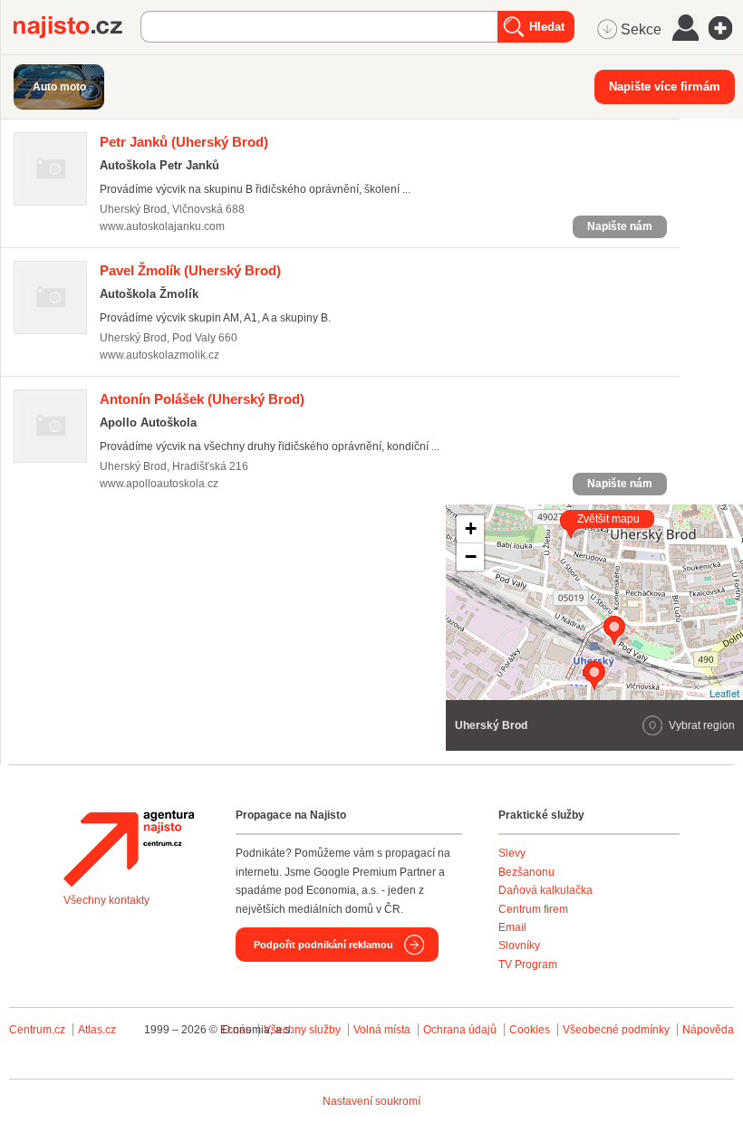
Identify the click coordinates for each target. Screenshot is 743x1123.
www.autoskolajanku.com (162, 226)
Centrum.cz (37, 1029)
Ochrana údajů (460, 1029)
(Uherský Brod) (184, 141)
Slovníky (519, 945)
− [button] (471, 556)
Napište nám (619, 226)
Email (512, 927)
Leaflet (724, 693)
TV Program (527, 964)
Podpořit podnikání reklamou (323, 944)
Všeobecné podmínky (616, 1029)
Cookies (529, 1029)
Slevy (512, 853)
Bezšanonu (526, 872)
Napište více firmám (664, 86)
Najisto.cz (77, 27)
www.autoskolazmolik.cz (159, 355)
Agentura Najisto (128, 849)
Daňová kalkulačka (545, 890)
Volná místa (381, 1029)
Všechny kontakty (106, 900)
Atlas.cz (97, 1029)
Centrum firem (533, 909)
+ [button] (471, 528)
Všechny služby (303, 1029)
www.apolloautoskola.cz (159, 483)
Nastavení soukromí (371, 1101)
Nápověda (708, 1029)
